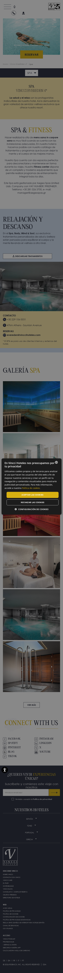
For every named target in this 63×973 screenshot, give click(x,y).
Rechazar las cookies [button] (32, 502)
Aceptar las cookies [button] (33, 494)
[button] (31, 509)
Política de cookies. (31, 488)
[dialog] (32, 486)
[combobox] (56, 462)
